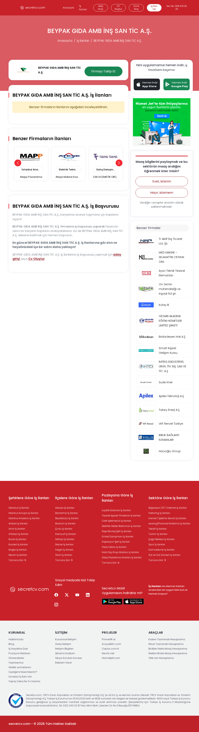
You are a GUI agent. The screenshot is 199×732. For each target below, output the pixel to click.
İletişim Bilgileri (64, 648)
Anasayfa (68, 7)
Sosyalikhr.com (111, 644)
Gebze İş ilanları (64, 544)
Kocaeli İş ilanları (18, 544)
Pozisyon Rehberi (19, 653)
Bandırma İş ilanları (66, 513)
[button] (17, 163)
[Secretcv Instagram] (56, 605)
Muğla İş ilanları (18, 549)
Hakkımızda (16, 639)
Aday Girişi (100, 7)
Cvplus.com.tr (110, 648)
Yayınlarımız (16, 662)
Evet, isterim (161, 181)
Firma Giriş (136, 7)
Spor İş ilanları (156, 544)
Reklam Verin (63, 662)
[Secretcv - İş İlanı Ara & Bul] (112, 601)
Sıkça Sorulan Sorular (68, 658)
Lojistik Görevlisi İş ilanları (116, 510)
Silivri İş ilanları (63, 555)
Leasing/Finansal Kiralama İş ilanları (169, 523)
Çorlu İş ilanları (63, 528)
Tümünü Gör (16, 560)
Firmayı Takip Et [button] (103, 71)
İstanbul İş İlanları (19, 507)
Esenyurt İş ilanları (65, 534)
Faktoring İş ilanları (159, 513)
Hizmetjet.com (111, 658)
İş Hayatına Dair (18, 648)
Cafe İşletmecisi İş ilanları (116, 520)
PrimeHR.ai (108, 639)
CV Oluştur (118, 7)
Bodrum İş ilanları (65, 523)
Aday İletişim (63, 644)
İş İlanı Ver (154, 7)
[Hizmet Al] (161, 122)
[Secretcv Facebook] (56, 595)
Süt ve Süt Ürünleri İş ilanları (164, 555)
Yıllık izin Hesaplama (161, 658)
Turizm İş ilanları (157, 534)
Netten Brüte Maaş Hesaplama (167, 653)
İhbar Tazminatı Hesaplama (165, 644)
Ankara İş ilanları (18, 523)
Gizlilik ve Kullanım (20, 667)
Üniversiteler (16, 658)
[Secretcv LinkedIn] (88, 595)
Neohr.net (108, 653)
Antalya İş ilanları (18, 534)
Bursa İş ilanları (17, 539)
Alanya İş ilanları (64, 507)
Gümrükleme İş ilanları (161, 549)
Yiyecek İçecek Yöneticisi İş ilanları (121, 515)
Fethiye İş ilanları (64, 539)
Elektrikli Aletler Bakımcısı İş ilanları (121, 526)
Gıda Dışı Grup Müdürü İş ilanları (120, 552)
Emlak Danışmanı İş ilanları (117, 536)
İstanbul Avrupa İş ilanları (23, 513)
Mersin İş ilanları (18, 555)
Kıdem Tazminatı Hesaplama (166, 639)
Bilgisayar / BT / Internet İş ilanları (167, 507)
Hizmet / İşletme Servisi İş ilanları (167, 518)
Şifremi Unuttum (65, 653)
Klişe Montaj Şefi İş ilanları (116, 531)
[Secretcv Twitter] (67, 595)
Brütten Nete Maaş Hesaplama (167, 648)
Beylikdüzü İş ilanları (67, 518)
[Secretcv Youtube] (77, 595)
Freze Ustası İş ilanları (114, 547)
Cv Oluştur (36, 259)
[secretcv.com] (33, 7)
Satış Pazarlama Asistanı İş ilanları (122, 557)
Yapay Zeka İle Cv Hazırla (24, 681)
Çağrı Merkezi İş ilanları (161, 539)
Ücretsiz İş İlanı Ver (20, 676)
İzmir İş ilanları (17, 528)
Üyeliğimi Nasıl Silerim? (23, 672)
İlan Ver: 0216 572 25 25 (177, 7)
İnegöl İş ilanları (64, 549)
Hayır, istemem (161, 192)
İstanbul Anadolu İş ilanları (24, 518)
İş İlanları (83, 7)
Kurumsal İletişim (65, 639)
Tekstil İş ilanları (157, 528)
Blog (11, 644)
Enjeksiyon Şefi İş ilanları (116, 541)
